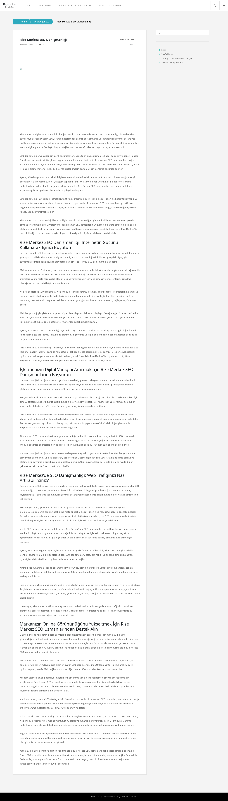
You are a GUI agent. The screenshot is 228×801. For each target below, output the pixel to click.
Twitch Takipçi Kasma (110, 5)
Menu (224, 5)
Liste (27, 5)
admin (133, 44)
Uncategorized (27, 44)
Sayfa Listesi (44, 5)
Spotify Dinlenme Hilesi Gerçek (75, 5)
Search (214, 5)
